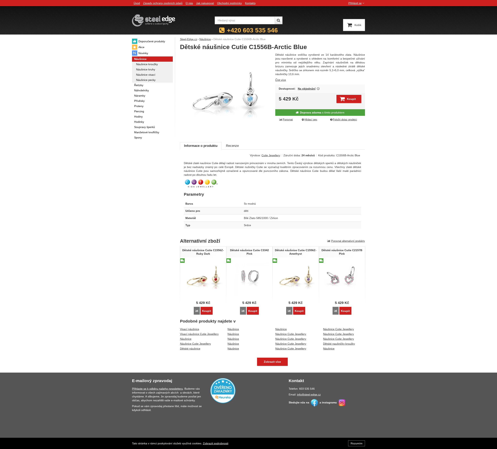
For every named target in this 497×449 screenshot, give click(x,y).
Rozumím (356, 443)
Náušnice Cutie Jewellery (195, 343)
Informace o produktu (200, 146)
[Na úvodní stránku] (153, 20)
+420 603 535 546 (252, 30)
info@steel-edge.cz (309, 394)
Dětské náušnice (190, 348)
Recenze (232, 146)
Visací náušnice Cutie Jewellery (199, 334)
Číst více (280, 79)
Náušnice (185, 338)
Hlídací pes (310, 119)
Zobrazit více (318, 89)
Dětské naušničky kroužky (339, 343)
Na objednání (306, 88)
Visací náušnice (189, 329)
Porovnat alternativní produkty (348, 241)
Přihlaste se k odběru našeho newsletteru (157, 388)
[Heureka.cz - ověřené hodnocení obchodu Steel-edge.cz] (222, 390)
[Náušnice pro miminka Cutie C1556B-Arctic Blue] (225, 95)
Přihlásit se (355, 3)
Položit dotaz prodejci (345, 119)
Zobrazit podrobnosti (215, 443)
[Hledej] (278, 20)
